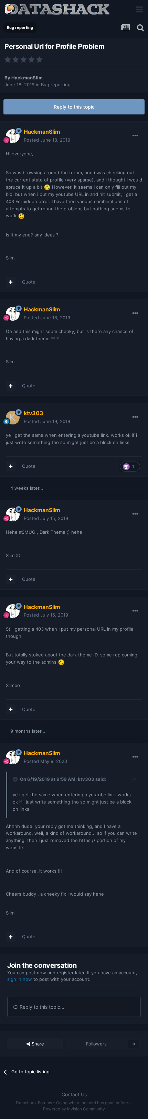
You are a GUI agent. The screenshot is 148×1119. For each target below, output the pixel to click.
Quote (28, 282)
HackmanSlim (27, 77)
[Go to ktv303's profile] (13, 417)
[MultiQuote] (10, 282)
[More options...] (135, 136)
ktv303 (86, 779)
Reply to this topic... (41, 1007)
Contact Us (74, 1094)
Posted (47, 140)
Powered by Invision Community (74, 1108)
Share (37, 1043)
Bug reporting (56, 84)
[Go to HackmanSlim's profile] (13, 136)
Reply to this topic (74, 107)
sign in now (19, 979)
